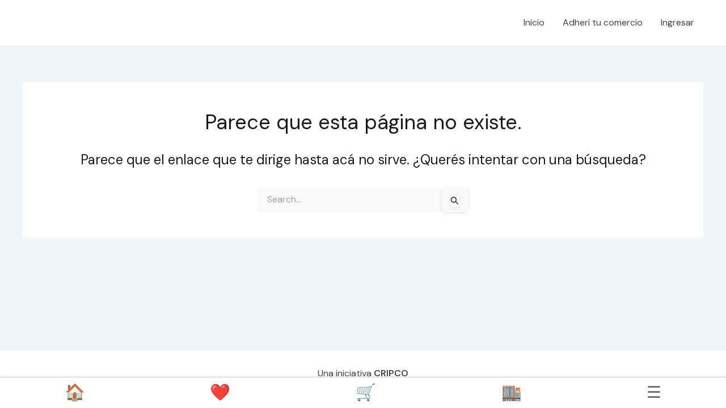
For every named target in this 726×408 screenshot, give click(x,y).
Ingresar (677, 22)
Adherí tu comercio (603, 22)
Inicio (534, 22)
